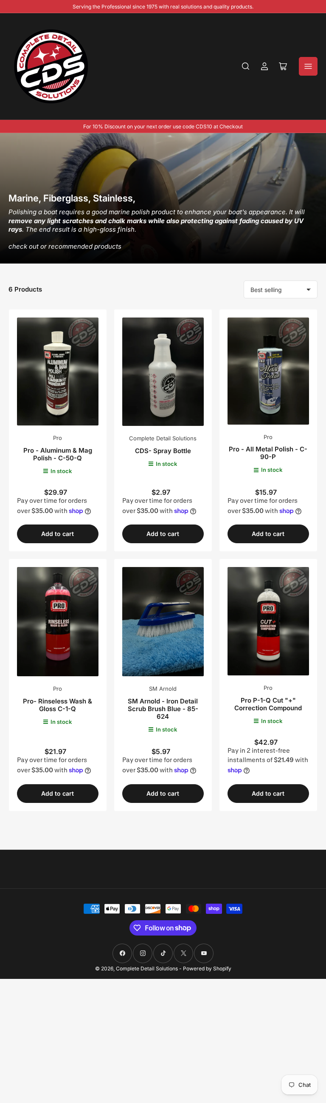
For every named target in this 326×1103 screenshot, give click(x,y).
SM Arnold (163, 688)
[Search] (245, 66)
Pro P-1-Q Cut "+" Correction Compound (268, 704)
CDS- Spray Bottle (163, 451)
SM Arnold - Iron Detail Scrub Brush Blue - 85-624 (163, 708)
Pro (57, 437)
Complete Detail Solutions (163, 438)
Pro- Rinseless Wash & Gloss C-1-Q (57, 705)
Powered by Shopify (207, 968)
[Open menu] (308, 66)
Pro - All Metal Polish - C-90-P (268, 453)
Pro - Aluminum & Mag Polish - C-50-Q (57, 454)
